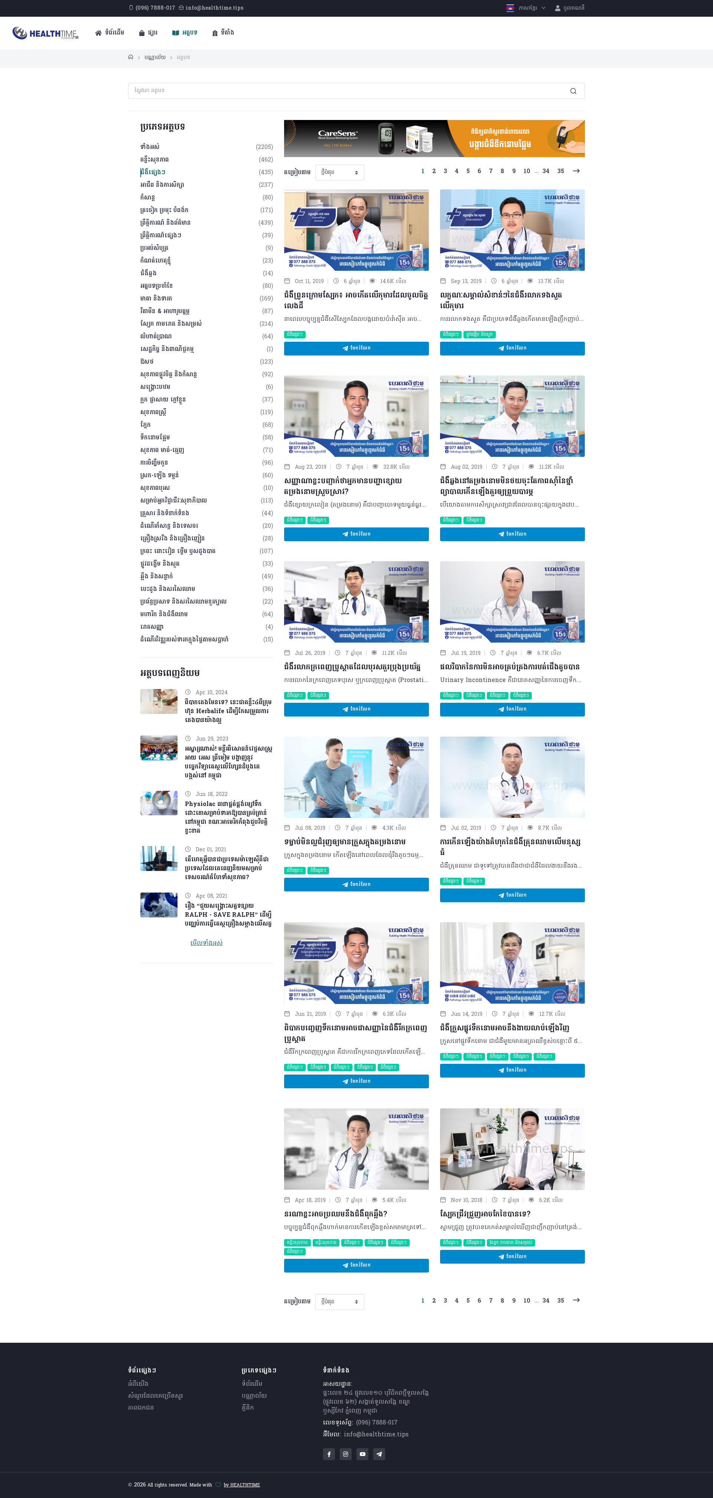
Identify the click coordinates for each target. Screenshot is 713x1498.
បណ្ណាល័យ (254, 1396)
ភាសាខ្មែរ (528, 8)
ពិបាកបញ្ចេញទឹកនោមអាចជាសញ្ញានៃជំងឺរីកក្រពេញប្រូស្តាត (355, 1034)
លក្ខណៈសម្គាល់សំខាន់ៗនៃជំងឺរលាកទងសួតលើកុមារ (501, 301)
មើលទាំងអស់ (207, 943)
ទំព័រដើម (113, 33)
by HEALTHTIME (242, 1485)
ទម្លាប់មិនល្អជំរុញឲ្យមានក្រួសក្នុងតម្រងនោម (345, 842)
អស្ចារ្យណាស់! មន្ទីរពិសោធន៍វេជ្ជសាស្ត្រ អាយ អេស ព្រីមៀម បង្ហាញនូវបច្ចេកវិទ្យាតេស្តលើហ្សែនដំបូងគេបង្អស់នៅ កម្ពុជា (229, 762)
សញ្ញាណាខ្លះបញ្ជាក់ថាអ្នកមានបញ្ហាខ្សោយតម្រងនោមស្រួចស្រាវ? (343, 487)
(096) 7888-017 (377, 1423)
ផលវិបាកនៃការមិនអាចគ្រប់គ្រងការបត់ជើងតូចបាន (510, 667)
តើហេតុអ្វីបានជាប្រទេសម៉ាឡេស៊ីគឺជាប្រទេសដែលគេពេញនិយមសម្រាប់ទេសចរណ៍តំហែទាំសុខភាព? (227, 868)
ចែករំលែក (359, 348)
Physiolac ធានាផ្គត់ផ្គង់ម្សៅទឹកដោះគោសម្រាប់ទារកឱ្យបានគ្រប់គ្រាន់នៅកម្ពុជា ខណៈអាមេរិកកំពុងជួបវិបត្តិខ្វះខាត (226, 818)
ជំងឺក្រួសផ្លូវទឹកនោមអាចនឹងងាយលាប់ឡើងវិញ (504, 1028)
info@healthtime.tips (376, 1434)
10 (527, 171)
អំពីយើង (138, 1384)
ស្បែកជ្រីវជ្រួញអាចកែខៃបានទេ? (485, 1214)
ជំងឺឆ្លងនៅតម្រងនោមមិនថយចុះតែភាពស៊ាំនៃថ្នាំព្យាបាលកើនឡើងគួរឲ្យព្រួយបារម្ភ (506, 487)
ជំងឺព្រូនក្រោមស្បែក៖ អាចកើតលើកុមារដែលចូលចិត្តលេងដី (356, 301)
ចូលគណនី (573, 8)
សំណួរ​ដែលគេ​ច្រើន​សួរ (155, 1396)
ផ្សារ (151, 33)
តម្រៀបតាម (297, 172)
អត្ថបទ (189, 33)
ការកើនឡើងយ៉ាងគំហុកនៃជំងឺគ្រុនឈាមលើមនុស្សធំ (510, 848)
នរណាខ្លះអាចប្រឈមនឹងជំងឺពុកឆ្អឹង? (335, 1214)
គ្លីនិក (248, 1408)
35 (560, 171)
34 (546, 171)
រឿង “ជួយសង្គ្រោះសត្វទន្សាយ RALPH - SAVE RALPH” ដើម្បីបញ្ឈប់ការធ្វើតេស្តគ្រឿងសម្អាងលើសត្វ (228, 915)
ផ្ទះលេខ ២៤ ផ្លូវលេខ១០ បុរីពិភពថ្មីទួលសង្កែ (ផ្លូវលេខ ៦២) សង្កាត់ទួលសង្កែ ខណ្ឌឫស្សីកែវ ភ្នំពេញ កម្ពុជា (376, 1402)
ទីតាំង (226, 33)
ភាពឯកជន (141, 1408)
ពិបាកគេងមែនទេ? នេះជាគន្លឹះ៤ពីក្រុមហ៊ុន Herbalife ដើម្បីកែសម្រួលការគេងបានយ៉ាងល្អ (228, 711)
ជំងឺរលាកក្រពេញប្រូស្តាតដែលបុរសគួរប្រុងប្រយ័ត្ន (352, 667)
